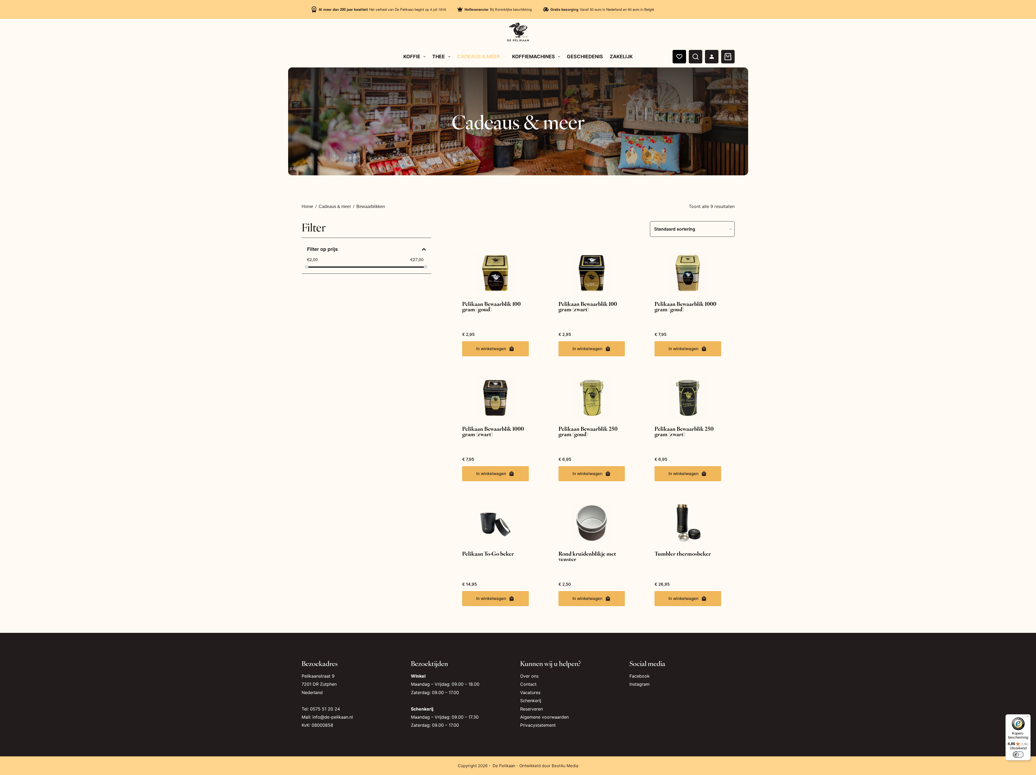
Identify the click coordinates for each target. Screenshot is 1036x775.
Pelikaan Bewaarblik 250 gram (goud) (588, 431)
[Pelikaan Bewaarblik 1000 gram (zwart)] (495, 398)
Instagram (639, 684)
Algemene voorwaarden (544, 717)
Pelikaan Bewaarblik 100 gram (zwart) (587, 306)
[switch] (1018, 754)
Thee (438, 56)
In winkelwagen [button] (491, 348)
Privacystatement (538, 725)
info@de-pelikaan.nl (332, 717)
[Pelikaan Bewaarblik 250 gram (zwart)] (688, 398)
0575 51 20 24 (325, 709)
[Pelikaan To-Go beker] (495, 523)
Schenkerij (530, 700)
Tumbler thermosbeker (683, 553)
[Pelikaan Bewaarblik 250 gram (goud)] (591, 398)
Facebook (639, 676)
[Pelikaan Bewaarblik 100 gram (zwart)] (591, 273)
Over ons (529, 676)
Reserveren (531, 709)
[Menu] (1027, 717)
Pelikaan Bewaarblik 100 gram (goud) (491, 306)
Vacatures (530, 692)
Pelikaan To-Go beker (488, 553)
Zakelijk (621, 56)
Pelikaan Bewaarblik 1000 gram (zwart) (493, 431)
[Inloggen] (711, 56)
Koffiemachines (533, 56)
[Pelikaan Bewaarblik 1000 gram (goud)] (688, 273)
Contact (528, 684)
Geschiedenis (585, 56)
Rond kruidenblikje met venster (587, 556)
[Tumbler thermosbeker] (688, 523)
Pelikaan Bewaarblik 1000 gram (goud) (685, 306)
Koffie (411, 56)
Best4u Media (565, 765)
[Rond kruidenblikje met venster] (591, 523)
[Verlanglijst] (679, 56)
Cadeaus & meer (478, 56)
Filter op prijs (322, 249)
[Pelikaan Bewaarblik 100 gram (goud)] (495, 273)
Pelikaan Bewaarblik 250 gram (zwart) (684, 431)
